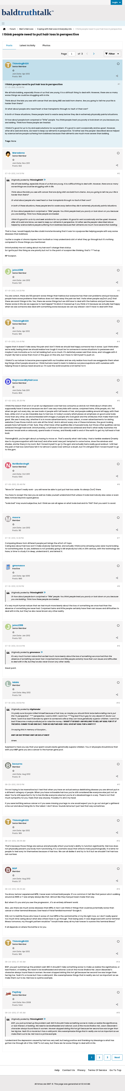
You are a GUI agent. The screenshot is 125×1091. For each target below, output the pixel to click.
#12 (118, 841)
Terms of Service (97, 1070)
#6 (118, 484)
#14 (118, 961)
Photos (46, 45)
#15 (118, 1012)
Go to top (115, 1070)
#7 (118, 538)
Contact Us (68, 1070)
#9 (118, 646)
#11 (118, 784)
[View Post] (44, 180)
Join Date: (17, 73)
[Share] (117, 76)
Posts (9, 45)
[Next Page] (94, 53)
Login (115, 2)
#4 (118, 341)
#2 (118, 173)
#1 (119, 84)
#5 (118, 400)
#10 (118, 703)
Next (117, 1057)
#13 (118, 889)
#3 (118, 290)
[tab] (9, 46)
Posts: (15, 76)
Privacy (81, 1070)
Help (57, 1070)
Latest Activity (27, 45)
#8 (118, 586)
